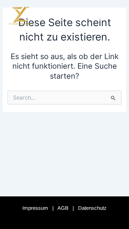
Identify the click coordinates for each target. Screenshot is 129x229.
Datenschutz (92, 208)
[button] (113, 15)
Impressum (35, 208)
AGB (62, 208)
